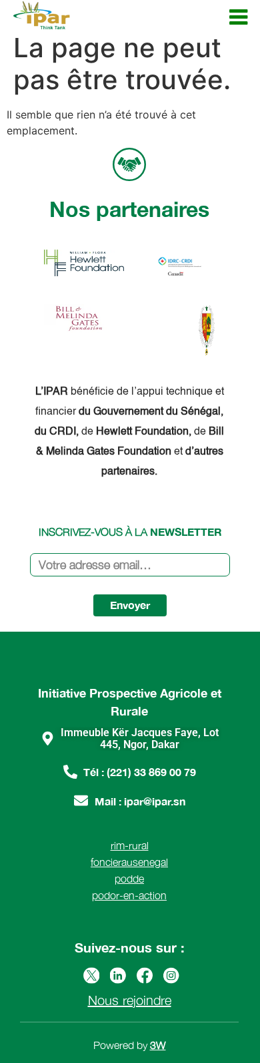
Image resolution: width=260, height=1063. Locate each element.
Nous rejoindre (129, 1000)
